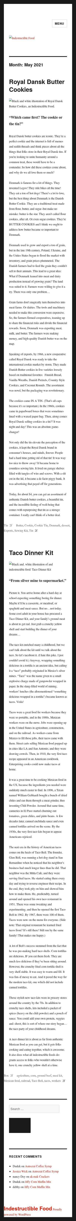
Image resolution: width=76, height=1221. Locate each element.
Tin (6, 525)
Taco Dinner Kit (31, 552)
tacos (47, 1081)
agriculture (23, 1075)
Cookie (29, 525)
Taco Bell (37, 1081)
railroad (25, 1081)
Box (6, 1075)
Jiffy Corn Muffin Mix (38, 1182)
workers (56, 1081)
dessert (66, 525)
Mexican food (12, 1081)
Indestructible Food (28, 1208)
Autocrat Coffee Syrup (38, 1166)
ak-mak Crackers (39, 1176)
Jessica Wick (20, 1171)
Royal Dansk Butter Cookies (37, 85)
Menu (59, 23)
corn (33, 1075)
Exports (8, 530)
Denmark (54, 525)
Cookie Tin (41, 525)
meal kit (57, 1075)
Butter (19, 525)
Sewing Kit (21, 530)
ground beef (44, 1075)
